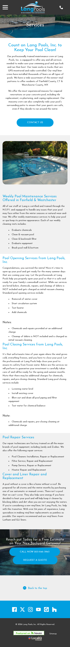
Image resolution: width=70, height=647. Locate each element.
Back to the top (37, 588)
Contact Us (35, 122)
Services (35, 25)
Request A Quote (35, 560)
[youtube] (38, 609)
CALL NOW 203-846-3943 (34, 552)
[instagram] (30, 609)
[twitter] (22, 609)
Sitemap (53, 634)
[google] (46, 609)
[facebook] (14, 609)
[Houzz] (54, 609)
